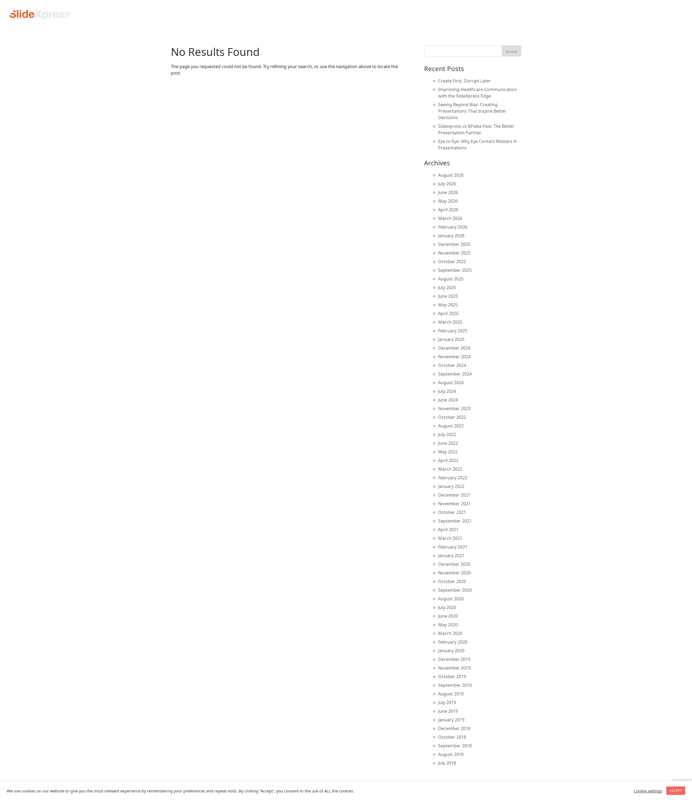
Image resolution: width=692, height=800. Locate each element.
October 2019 (452, 677)
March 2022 (450, 469)
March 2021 (450, 538)
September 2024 (455, 374)
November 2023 (454, 408)
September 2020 (455, 590)
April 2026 (448, 210)
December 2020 (454, 564)
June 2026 (448, 192)
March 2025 (450, 322)
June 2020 (448, 616)
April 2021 (448, 530)
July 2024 (447, 391)
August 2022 (451, 426)
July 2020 (447, 607)
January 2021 (451, 555)
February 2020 (452, 642)
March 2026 (450, 218)
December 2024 (454, 348)
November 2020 (454, 573)
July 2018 (447, 763)
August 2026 (451, 175)
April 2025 (448, 313)
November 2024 (454, 357)
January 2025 (451, 339)
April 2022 (448, 460)
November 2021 (454, 504)
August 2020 (451, 599)
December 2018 (454, 728)
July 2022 (447, 434)
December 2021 (454, 495)
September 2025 (455, 270)
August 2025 (451, 279)
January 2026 (451, 236)
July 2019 (447, 702)
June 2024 (448, 400)
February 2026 (452, 227)
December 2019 (454, 659)
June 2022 (448, 443)
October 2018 (452, 737)
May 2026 (448, 201)
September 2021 (455, 521)
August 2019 (451, 694)
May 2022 (448, 452)
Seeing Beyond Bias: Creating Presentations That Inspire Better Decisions (472, 111)
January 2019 (451, 720)
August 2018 (451, 754)
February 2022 (452, 478)
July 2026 (447, 184)
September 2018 (455, 746)
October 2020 (452, 581)
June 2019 (448, 711)
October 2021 (452, 512)
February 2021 (452, 547)
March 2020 (450, 633)
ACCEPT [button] (676, 790)
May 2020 (448, 625)
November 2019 (454, 668)
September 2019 (455, 685)
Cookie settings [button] (648, 790)
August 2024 (451, 383)
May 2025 (448, 305)
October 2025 (452, 262)
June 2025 (448, 296)
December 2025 (454, 244)
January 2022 (451, 486)
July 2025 (447, 287)
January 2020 (451, 651)
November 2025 (454, 253)
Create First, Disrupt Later (464, 81)
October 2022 (452, 417)
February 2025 (452, 331)
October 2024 (452, 365)
